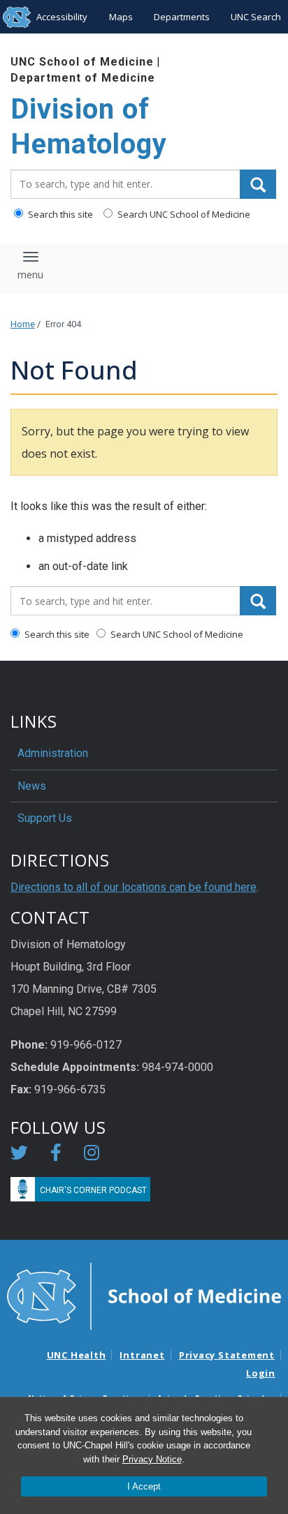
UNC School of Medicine (82, 61)
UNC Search (256, 16)
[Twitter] (19, 1155)
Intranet (142, 1355)
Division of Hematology (88, 126)
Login (260, 1373)
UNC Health (76, 1355)
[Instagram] (91, 1155)
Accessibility (61, 16)
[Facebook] (56, 1155)
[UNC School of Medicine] (144, 1295)
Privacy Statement (227, 1355)
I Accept (144, 1486)
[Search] (258, 184)
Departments (182, 16)
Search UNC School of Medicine (182, 214)
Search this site (59, 214)
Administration (52, 753)
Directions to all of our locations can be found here (133, 887)
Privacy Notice (152, 1459)
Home (22, 324)
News (31, 786)
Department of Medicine (82, 77)
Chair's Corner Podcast (93, 1190)
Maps (121, 16)
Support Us (44, 818)
